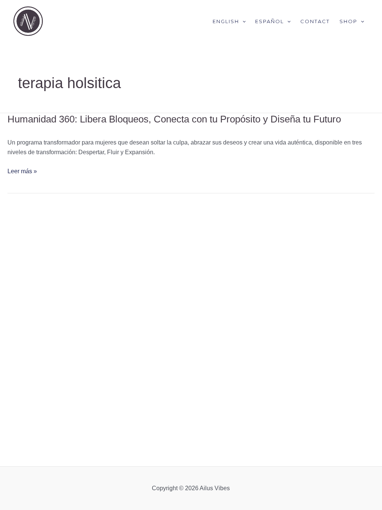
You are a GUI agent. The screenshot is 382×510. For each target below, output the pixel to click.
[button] (242, 21)
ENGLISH (226, 21)
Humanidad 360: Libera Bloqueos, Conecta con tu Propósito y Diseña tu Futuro (174, 119)
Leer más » (22, 171)
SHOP (348, 21)
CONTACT (315, 21)
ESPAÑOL (269, 21)
